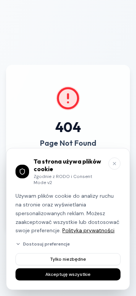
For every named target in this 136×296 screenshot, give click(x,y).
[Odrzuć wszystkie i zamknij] (114, 163)
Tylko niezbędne (68, 259)
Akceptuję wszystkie (68, 274)
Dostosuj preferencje (46, 244)
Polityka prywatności (88, 230)
